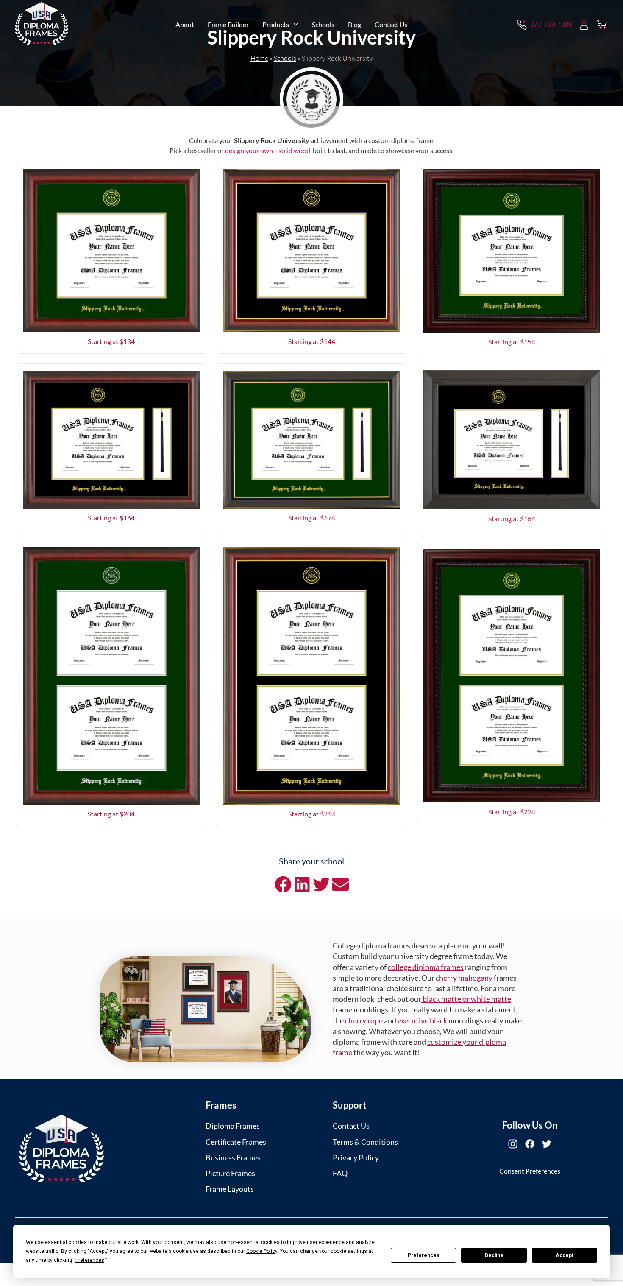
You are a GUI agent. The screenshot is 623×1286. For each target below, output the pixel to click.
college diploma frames (426, 967)
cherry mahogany (464, 977)
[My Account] (584, 25)
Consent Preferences (529, 1171)
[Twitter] (547, 1144)
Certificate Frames (236, 1141)
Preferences (423, 1255)
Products (275, 24)
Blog (354, 24)
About (184, 24)
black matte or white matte (466, 999)
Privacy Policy (356, 1157)
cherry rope (364, 1020)
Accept (564, 1255)
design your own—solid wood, (268, 150)
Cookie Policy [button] (261, 1251)
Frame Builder (228, 24)
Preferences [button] (89, 1260)
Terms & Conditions (365, 1141)
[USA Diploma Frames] (61, 1148)
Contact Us (391, 24)
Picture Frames (230, 1173)
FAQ (340, 1173)
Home (259, 58)
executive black (422, 1020)
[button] (282, 884)
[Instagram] (513, 1144)
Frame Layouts (230, 1189)
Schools (323, 24)
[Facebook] (530, 1144)
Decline (494, 1255)
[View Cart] (601, 25)
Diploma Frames (233, 1125)
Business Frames (233, 1157)
